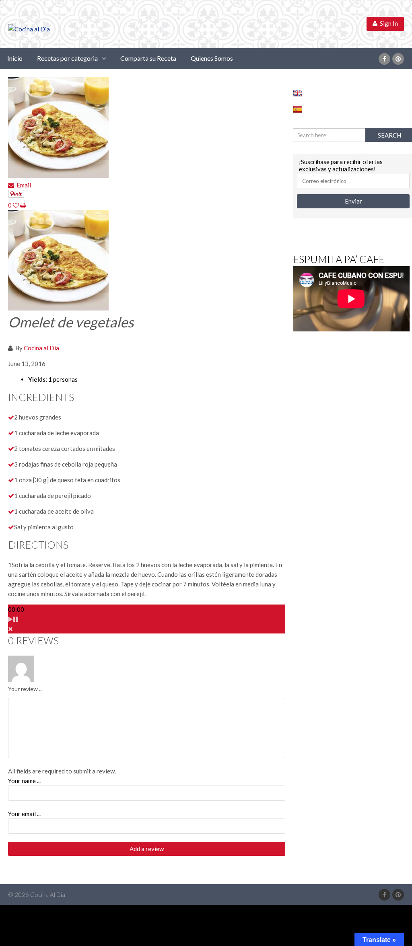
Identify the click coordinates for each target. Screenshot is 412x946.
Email (22, 185)
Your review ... (25, 688)
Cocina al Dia (41, 348)
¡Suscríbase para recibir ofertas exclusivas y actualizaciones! (341, 165)
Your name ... (24, 780)
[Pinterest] (398, 59)
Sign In (387, 23)
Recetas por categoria (67, 58)
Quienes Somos (212, 58)
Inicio (15, 58)
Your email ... (24, 813)
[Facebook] (384, 59)
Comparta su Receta (148, 58)
